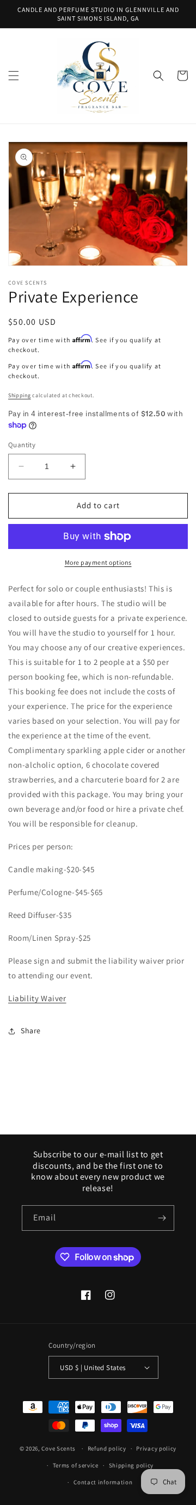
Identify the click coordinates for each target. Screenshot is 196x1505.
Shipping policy (131, 1465)
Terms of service (76, 1465)
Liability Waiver (37, 998)
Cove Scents (58, 1448)
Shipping (19, 395)
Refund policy (107, 1448)
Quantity (21, 444)
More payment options (98, 562)
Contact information (103, 1482)
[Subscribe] (162, 1218)
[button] (14, 76)
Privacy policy (156, 1448)
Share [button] (31, 1030)
